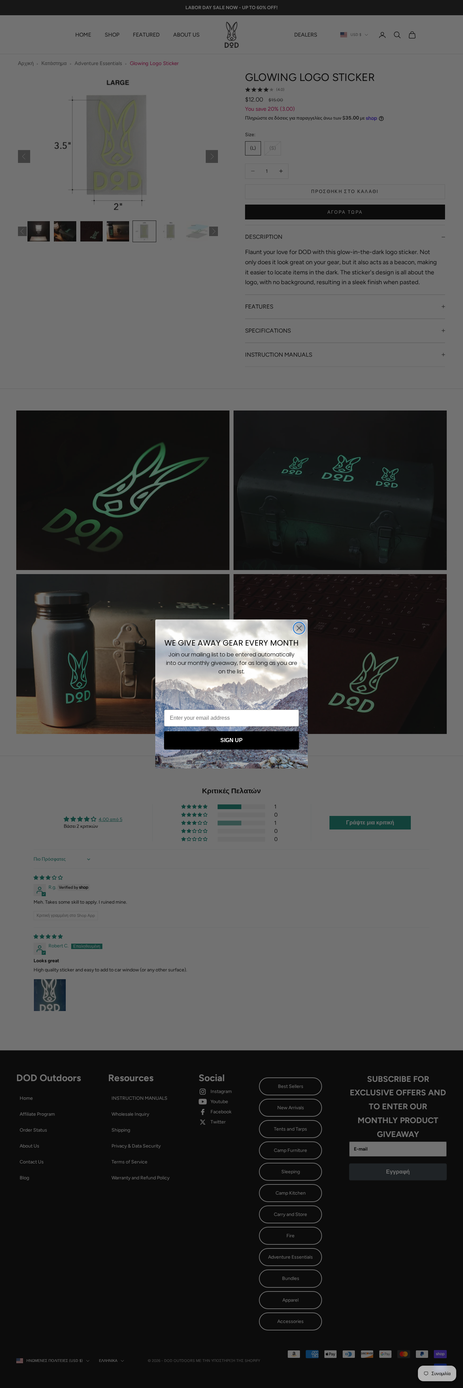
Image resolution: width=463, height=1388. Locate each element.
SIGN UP (231, 740)
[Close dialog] (299, 628)
